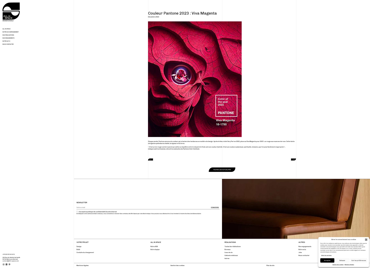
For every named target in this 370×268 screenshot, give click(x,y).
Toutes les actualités (222, 169)
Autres (227, 258)
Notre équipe (155, 249)
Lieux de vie (229, 252)
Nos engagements (8, 38)
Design (79, 246)
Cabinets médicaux (231, 255)
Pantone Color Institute (191, 149)
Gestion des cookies (338, 264)
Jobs (300, 252)
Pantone (161, 141)
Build (78, 249)
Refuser (342, 260)
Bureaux (227, 249)
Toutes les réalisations (233, 246)
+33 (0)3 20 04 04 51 (9, 254)
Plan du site (270, 265)
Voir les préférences (358, 260)
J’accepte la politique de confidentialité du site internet (97, 212)
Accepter (327, 260)
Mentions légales (349, 264)
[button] (366, 240)
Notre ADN (154, 246)
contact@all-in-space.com (11, 261)
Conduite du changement (85, 252)
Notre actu (6, 41)
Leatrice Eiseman (159, 149)
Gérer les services (326, 255)
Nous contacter (8, 44)
